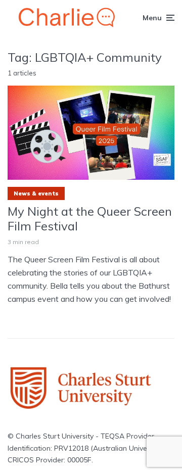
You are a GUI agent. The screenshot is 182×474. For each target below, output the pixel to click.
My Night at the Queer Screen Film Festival (90, 218)
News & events (36, 193)
